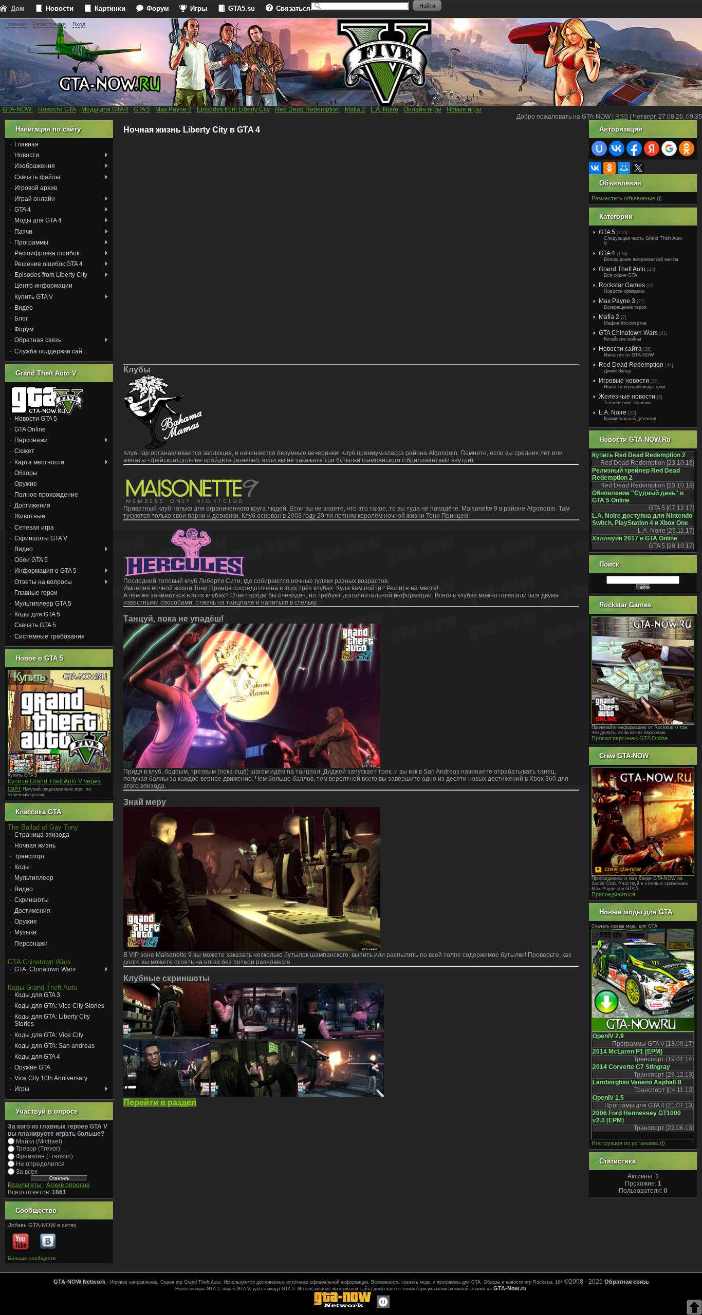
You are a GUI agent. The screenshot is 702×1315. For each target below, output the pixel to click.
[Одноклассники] (609, 168)
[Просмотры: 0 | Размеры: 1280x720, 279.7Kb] (341, 1037)
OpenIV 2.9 (608, 1036)
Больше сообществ (32, 1258)
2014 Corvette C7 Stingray (631, 1066)
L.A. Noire (612, 412)
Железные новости (627, 396)
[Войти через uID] (599, 148)
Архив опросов (67, 1185)
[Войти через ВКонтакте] (616, 148)
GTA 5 (607, 232)
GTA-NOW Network (79, 1282)
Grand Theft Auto (622, 269)
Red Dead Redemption (631, 364)
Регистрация (49, 24)
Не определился (40, 1164)
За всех (27, 1171)
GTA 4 (607, 253)
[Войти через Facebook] (634, 148)
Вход (78, 24)
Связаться (293, 8)
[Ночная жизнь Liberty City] (166, 1037)
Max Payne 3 (617, 301)
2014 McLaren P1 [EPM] (627, 1051)
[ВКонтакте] (595, 168)
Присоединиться (613, 894)
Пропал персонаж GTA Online (630, 738)
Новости (59, 8)
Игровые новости (624, 380)
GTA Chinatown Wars (628, 332)
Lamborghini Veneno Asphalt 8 (637, 1082)
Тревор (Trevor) (38, 1148)
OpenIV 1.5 (608, 1097)
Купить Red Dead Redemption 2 (639, 455)
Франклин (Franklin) (44, 1156)
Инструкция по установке (625, 1143)
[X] (638, 168)
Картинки (110, 8)
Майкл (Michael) (39, 1140)
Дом (18, 8)
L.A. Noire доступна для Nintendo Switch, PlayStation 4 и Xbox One (642, 519)
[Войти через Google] (669, 148)
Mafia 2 (609, 317)
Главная (15, 24)
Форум (157, 8)
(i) (659, 198)
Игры (198, 8)
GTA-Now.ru (510, 1288)
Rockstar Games (622, 285)
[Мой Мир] (624, 168)
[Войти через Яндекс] (651, 148)
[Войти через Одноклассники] (686, 148)
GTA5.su (241, 8)
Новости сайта (620, 348)
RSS (621, 116)
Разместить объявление (623, 198)
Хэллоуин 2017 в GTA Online (634, 538)
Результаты (25, 1185)
